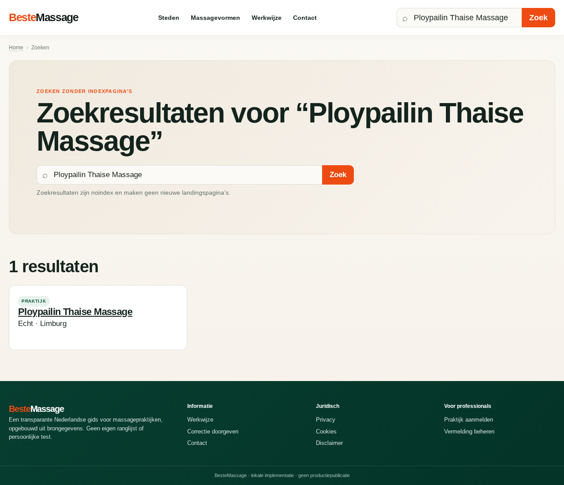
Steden (168, 17)
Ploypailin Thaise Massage (75, 311)
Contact (305, 17)
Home (16, 47)
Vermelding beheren (469, 431)
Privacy (325, 419)
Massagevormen (215, 17)
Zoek (538, 17)
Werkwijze (267, 17)
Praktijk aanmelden (468, 419)
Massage (43, 17)
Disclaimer (329, 443)
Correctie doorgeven (212, 431)
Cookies (326, 431)
